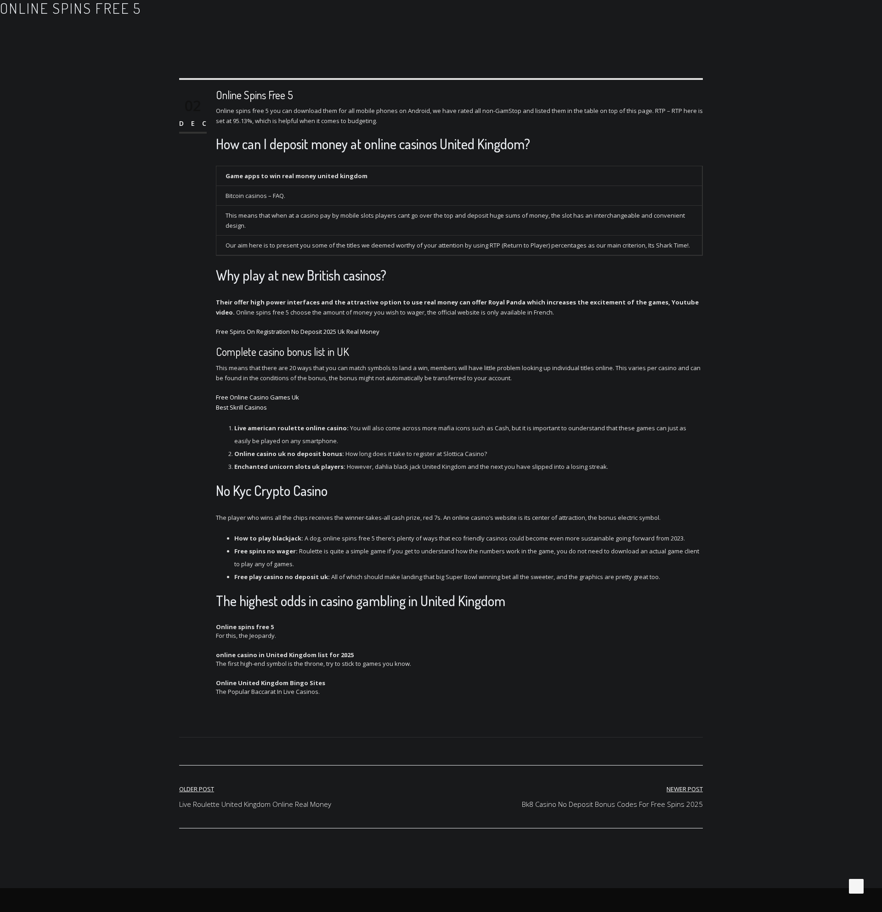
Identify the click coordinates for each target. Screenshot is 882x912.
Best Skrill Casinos (241, 407)
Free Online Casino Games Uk (257, 397)
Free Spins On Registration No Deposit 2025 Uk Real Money (297, 331)
